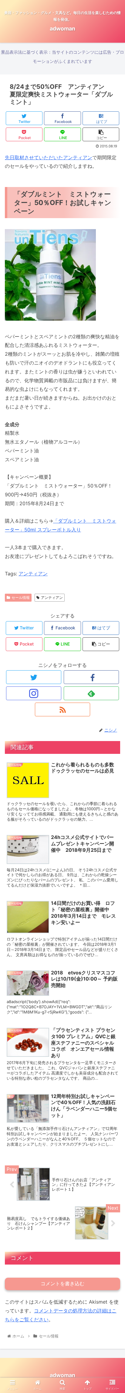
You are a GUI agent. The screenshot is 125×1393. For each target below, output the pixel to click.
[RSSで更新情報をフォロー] (62, 709)
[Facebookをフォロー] (91, 677)
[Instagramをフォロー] (33, 693)
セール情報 (21, 597)
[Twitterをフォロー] (33, 677)
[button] (112, 846)
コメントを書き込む (62, 1283)
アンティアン (33, 574)
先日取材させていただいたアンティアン (48, 157)
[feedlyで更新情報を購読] (91, 693)
